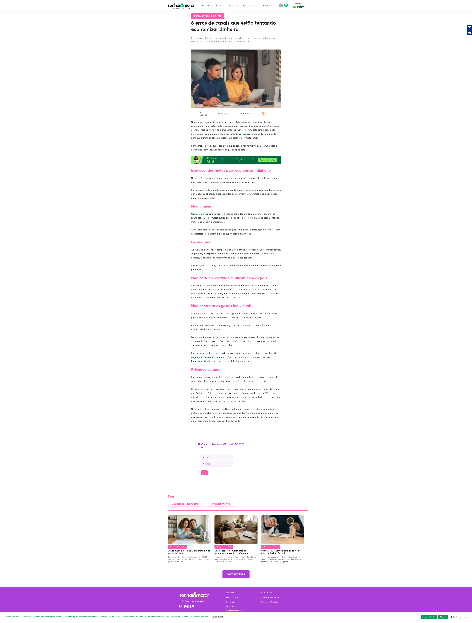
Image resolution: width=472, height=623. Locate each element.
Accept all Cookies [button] (429, 617)
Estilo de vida (234, 6)
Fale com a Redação (269, 602)
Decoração (220, 6)
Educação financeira (185, 503)
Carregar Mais (236, 574)
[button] (458, 617)
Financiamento (220, 503)
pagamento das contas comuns (207, 357)
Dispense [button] (443, 617)
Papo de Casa (207, 6)
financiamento (198, 361)
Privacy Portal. (218, 617)
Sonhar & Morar (181, 3)
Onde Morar (267, 6)
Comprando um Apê (250, 6)
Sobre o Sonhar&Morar (270, 597)
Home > (198, 16)
